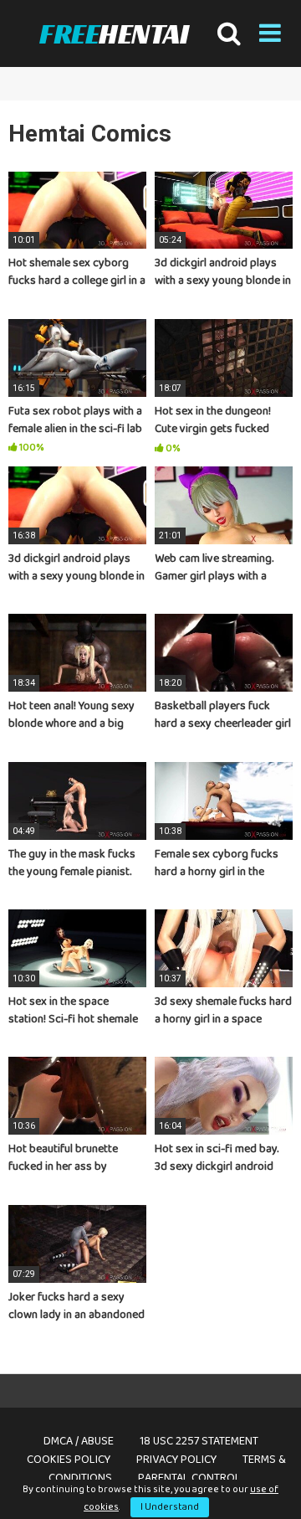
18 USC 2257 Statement (199, 1441)
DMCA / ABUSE (78, 1441)
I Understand (169, 1507)
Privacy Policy (176, 1459)
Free (113, 34)
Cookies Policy (68, 1459)
